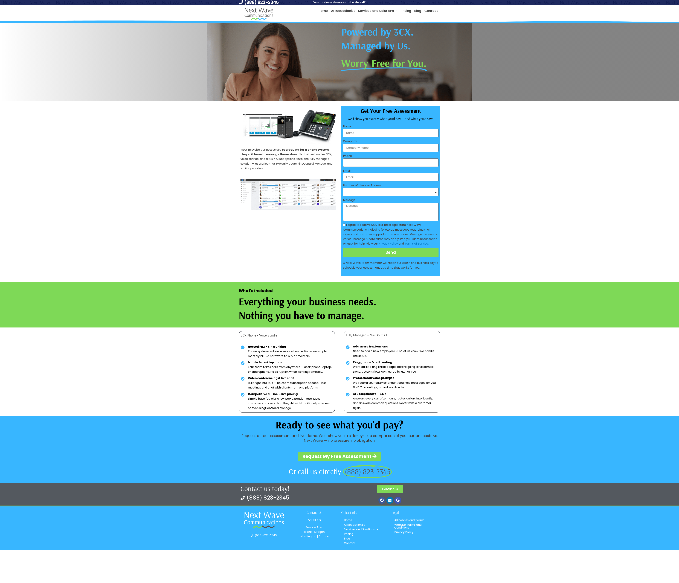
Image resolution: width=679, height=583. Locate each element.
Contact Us (314, 512)
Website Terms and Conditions (408, 526)
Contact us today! (265, 488)
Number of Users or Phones (362, 185)
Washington (308, 536)
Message (349, 200)
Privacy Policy (388, 244)
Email (346, 171)
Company (350, 141)
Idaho (308, 532)
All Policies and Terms (409, 520)
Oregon (319, 532)
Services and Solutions (376, 10)
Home (323, 10)
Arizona (324, 536)
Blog (417, 10)
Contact (431, 10)
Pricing (406, 10)
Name (347, 126)
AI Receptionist (343, 10)
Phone (347, 156)
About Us (314, 519)
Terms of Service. (417, 244)
